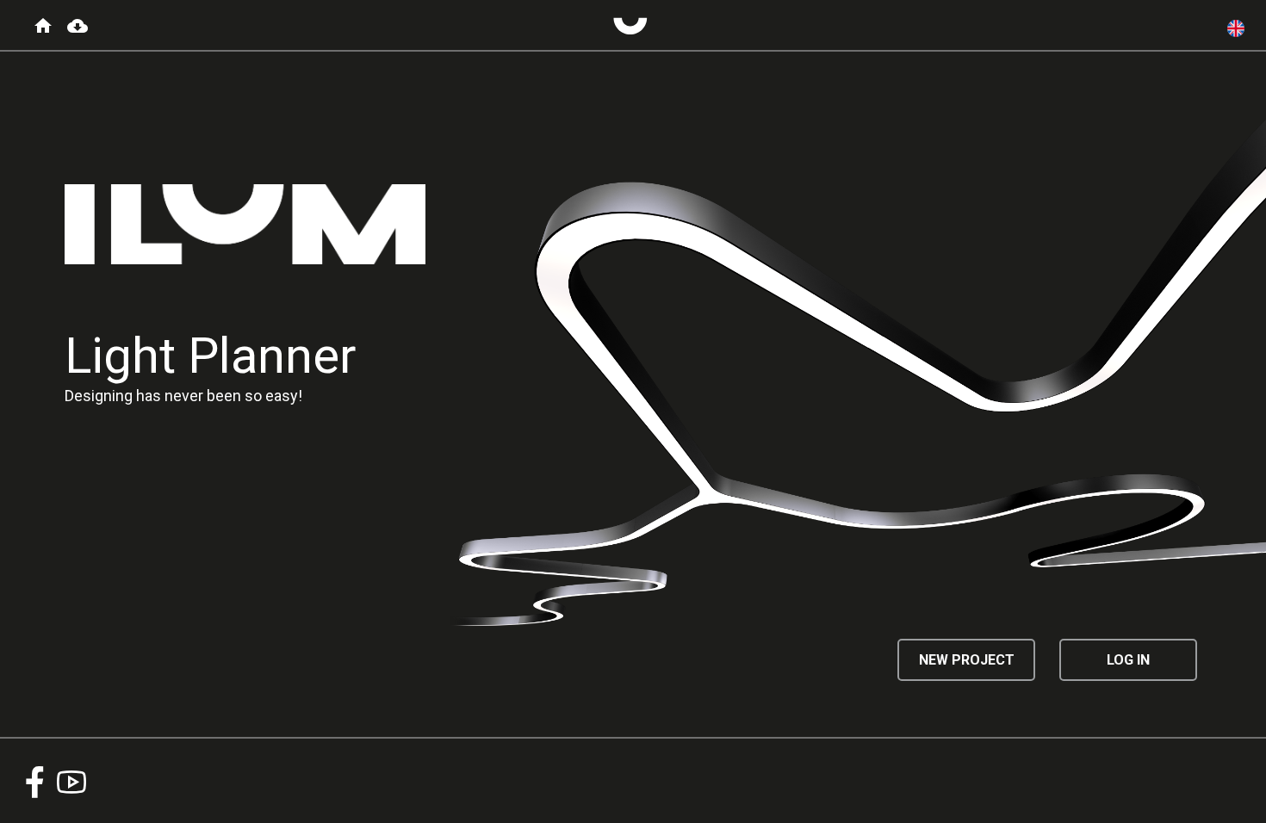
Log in (1128, 660)
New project (967, 660)
